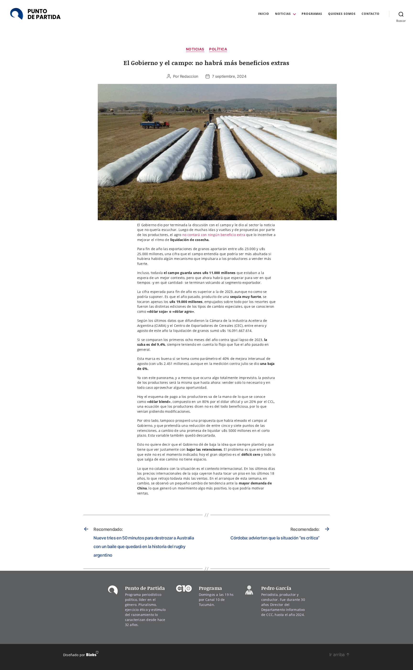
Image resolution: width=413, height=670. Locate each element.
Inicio (263, 14)
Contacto (371, 14)
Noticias (283, 14)
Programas (312, 14)
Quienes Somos (342, 14)
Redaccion (189, 76)
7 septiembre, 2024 (229, 76)
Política (218, 49)
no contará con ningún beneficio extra (214, 234)
